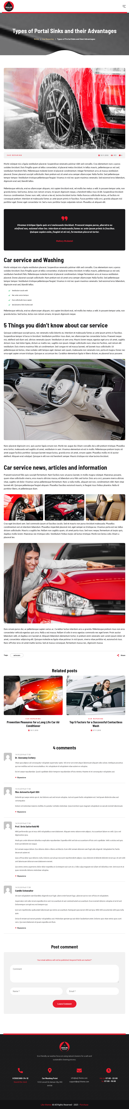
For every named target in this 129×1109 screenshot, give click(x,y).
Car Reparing (14, 155)
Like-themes (46, 1105)
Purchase (84, 1105)
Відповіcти (21, 777)
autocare (16, 655)
